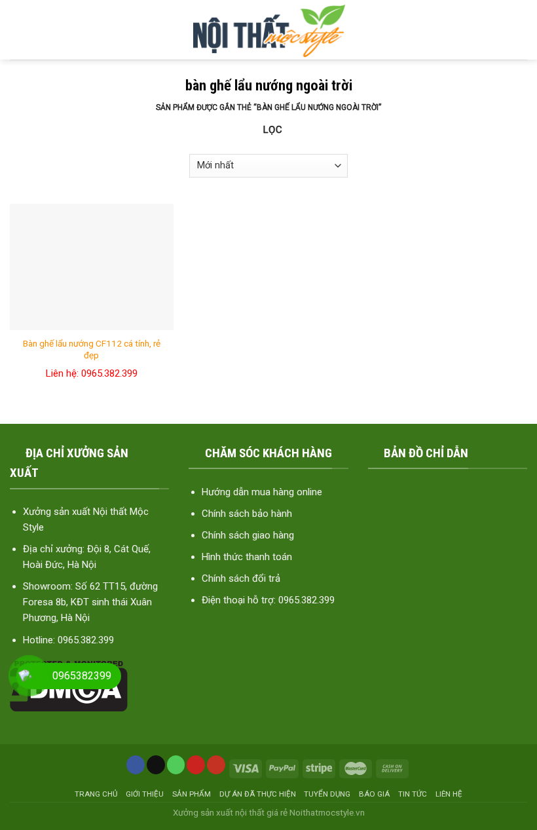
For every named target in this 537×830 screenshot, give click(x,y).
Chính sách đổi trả (241, 578)
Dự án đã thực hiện (257, 794)
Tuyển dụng (327, 794)
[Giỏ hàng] (517, 30)
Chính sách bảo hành (247, 513)
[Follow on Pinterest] (196, 764)
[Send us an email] (156, 764)
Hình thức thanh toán (247, 557)
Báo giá (374, 794)
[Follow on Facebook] (135, 764)
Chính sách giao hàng (248, 535)
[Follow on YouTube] (216, 764)
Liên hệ (448, 794)
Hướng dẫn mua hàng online (262, 492)
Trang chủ (96, 794)
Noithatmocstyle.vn (327, 812)
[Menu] (20, 29)
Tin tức (412, 794)
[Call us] (176, 764)
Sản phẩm (191, 794)
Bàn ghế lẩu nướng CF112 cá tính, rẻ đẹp (91, 349)
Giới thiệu (145, 794)
